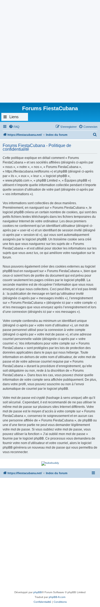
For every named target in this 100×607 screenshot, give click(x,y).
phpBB (37, 592)
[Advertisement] (50, 50)
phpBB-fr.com (57, 597)
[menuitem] (14, 127)
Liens (14, 116)
